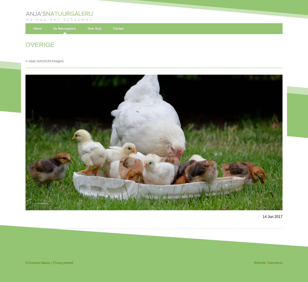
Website (260, 263)
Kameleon (275, 263)
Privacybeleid (63, 263)
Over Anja (94, 28)
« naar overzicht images (44, 61)
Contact (118, 28)
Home (38, 28)
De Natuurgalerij (64, 28)
